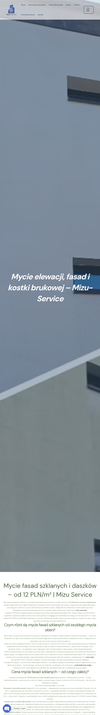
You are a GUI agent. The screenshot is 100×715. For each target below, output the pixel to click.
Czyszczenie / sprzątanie (37, 5)
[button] (90, 10)
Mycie (23, 5)
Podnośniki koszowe (56, 5)
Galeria (68, 5)
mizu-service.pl (81, 610)
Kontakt (40, 15)
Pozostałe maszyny (28, 15)
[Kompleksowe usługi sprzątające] (11, 10)
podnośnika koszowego (83, 665)
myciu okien (90, 657)
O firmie (76, 5)
